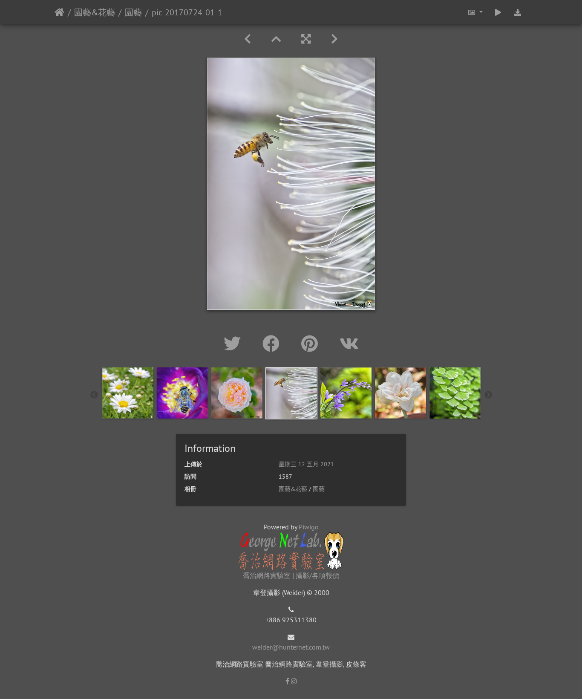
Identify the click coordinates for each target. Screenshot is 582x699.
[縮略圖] (276, 39)
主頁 (59, 12)
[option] (128, 393)
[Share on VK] (349, 343)
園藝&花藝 (94, 12)
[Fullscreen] (306, 39)
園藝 (133, 12)
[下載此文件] (517, 12)
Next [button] (488, 395)
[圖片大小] (474, 12)
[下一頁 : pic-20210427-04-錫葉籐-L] (334, 39)
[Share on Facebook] (273, 343)
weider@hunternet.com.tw (291, 647)
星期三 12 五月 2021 (306, 464)
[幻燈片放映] (498, 12)
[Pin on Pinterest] (312, 343)
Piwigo (309, 527)
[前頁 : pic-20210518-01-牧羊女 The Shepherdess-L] (247, 39)
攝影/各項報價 (317, 575)
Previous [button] (94, 395)
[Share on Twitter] (234, 343)
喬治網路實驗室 (267, 575)
